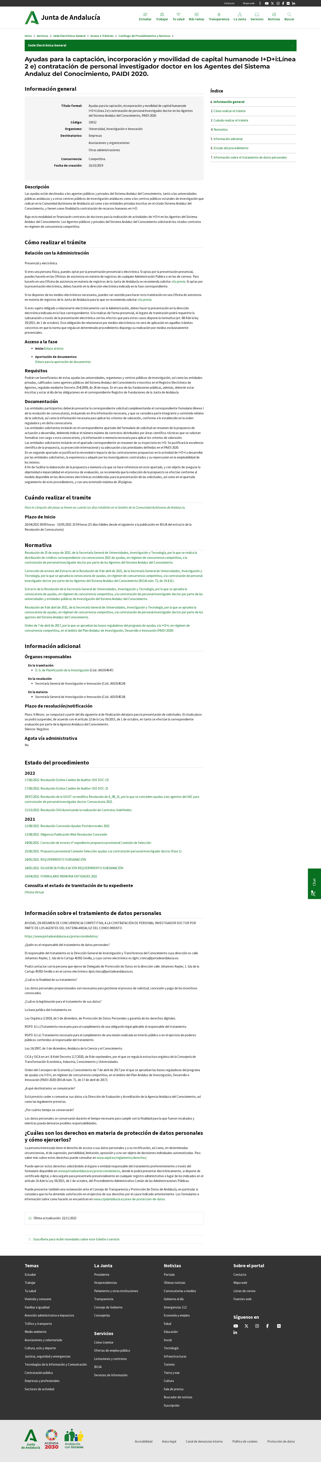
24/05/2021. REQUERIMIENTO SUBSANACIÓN (55, 859)
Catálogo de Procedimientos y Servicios (144, 36)
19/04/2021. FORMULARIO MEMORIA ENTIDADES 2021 (61, 876)
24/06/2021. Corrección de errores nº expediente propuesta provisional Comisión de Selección (88, 843)
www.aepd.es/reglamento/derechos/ (122, 1158)
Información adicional (228, 139)
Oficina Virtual (34, 892)
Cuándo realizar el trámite (231, 120)
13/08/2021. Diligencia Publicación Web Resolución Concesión (66, 834)
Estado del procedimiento (231, 148)
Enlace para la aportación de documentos (63, 362)
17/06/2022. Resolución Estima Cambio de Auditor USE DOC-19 (66, 780)
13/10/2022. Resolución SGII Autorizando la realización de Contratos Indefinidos (78, 810)
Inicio (28, 36)
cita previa (178, 281)
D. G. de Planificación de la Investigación (62, 670)
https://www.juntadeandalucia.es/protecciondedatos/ (61, 936)
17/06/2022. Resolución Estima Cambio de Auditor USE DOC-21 (66, 788)
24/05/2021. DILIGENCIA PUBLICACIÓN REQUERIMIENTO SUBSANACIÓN (74, 868)
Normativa (221, 129)
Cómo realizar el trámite (230, 111)
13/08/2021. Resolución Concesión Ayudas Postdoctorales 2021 (67, 826)
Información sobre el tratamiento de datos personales (250, 157)
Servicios (42, 36)
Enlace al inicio (54, 348)
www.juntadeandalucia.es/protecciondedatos (89, 1171)
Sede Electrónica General (69, 36)
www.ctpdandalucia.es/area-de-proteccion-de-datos (129, 1199)
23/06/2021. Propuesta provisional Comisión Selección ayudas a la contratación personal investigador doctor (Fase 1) (103, 851)
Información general (229, 102)
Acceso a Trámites (102, 36)
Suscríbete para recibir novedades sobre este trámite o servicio (76, 1239)
